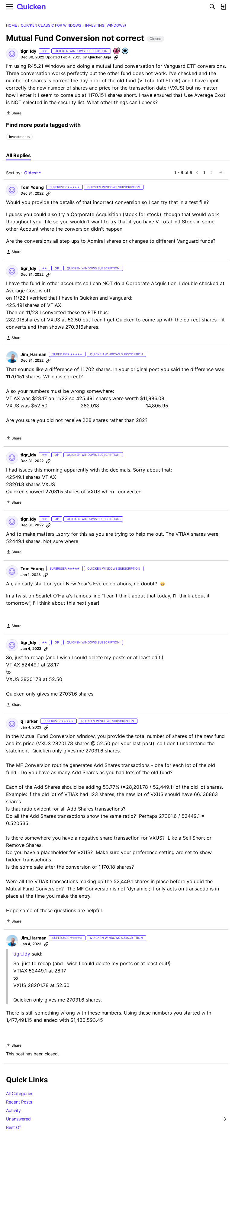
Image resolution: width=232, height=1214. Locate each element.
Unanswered (116, 1118)
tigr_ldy (21, 954)
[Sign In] (223, 6)
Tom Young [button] (32, 187)
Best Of (13, 1127)
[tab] (18, 155)
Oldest (31, 173)
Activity (13, 1110)
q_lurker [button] (29, 721)
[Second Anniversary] (117, 51)
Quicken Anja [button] (99, 57)
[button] (12, 54)
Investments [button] (19, 136)
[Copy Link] (116, 57)
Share (13, 114)
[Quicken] (31, 7)
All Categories (19, 1093)
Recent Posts (19, 1101)
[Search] (212, 6)
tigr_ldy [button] (28, 51)
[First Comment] (125, 51)
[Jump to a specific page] (221, 172)
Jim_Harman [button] (34, 354)
